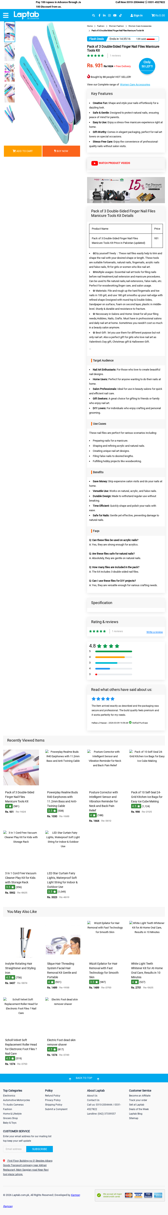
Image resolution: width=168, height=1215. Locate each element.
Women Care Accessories (135, 84)
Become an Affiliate (139, 1095)
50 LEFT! (147, 66)
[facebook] (99, 15)
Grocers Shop (10, 1118)
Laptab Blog (135, 1113)
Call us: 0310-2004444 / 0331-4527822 (104, 1107)
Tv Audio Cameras (13, 1104)
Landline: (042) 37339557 (101, 1113)
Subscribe (39, 1149)
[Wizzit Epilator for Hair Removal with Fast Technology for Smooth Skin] (105, 956)
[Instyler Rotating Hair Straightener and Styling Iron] (21, 956)
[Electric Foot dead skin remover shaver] (63, 1033)
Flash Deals (96, 38)
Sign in (138, 15)
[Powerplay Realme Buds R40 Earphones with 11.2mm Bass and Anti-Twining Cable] (63, 785)
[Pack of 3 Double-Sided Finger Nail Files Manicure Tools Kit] (21, 785)
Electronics (9, 1095)
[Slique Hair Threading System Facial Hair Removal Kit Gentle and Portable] (63, 956)
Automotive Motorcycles (16, 1100)
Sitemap (133, 1118)
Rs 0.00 (160, 15)
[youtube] (115, 15)
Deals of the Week (139, 1109)
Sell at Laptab (136, 1104)
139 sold (141, 39)
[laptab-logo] (26, 15)
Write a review (154, 632)
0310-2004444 (135, 2)
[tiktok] (120, 15)
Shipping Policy (53, 1104)
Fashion (7, 1109)
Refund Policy (52, 1095)
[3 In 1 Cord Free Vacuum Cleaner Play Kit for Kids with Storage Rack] (21, 866)
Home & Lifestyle (12, 1113)
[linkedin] (104, 15)
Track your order (138, 1100)
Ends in (114, 38)
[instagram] (109, 15)
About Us (92, 1095)
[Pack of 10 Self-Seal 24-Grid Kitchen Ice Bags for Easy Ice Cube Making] (147, 785)
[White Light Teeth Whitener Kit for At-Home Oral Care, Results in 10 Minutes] (147, 956)
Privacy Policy (53, 1100)
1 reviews (115, 55)
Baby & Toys (9, 1122)
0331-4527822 (156, 2)
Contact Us (93, 1100)
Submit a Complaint (56, 1109)
